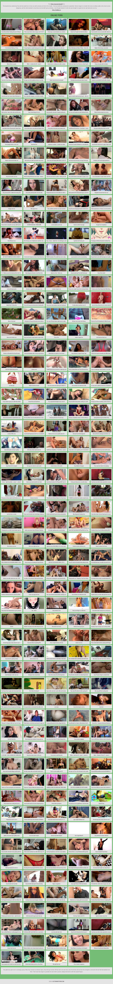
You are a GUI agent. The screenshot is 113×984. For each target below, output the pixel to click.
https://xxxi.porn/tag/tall (56, 4)
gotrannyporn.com (58, 981)
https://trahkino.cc (56, 10)
